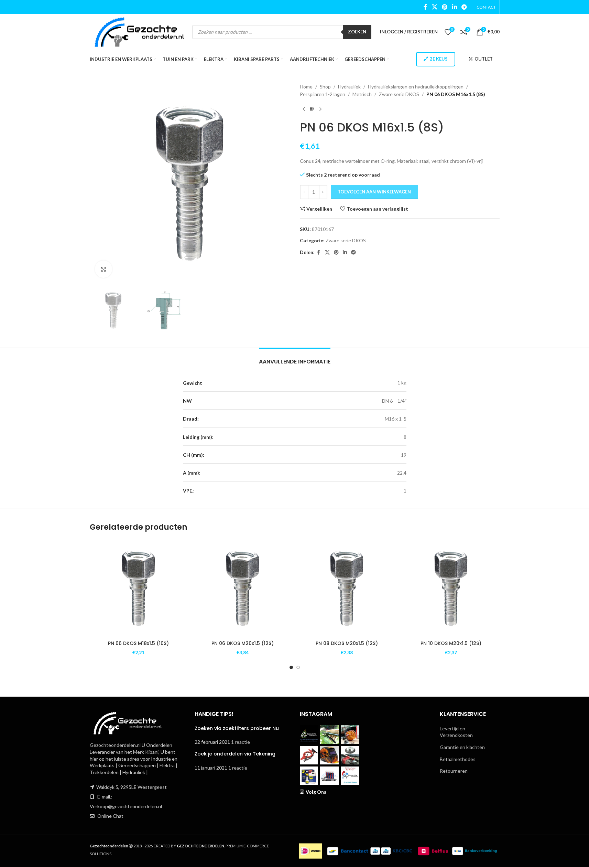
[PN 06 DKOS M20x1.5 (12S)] (242, 588)
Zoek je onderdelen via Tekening (235, 753)
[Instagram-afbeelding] (309, 734)
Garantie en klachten (462, 747)
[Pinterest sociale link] (445, 7)
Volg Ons (316, 792)
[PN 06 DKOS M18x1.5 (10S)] (138, 588)
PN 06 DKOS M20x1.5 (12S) (242, 643)
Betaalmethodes (458, 759)
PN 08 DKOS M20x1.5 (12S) (347, 643)
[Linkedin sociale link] (454, 7)
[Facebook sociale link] (425, 7)
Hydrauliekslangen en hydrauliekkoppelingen (415, 86)
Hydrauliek (349, 86)
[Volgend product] (320, 109)
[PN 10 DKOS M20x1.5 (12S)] (451, 588)
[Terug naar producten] (312, 109)
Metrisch (362, 94)
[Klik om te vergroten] (103, 269)
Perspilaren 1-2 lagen (322, 94)
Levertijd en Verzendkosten (456, 732)
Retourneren (454, 771)
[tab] (294, 358)
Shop (325, 86)
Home (306, 86)
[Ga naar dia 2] (298, 667)
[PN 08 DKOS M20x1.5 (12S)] (346, 588)
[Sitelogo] (139, 31)
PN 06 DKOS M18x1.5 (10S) (138, 643)
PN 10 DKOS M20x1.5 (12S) (451, 643)
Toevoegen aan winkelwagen (374, 191)
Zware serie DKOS (399, 94)
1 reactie (240, 742)
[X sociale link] (434, 7)
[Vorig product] (304, 109)
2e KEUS (439, 59)
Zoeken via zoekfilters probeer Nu (237, 728)
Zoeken (357, 31)
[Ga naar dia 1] (291, 667)
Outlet (484, 59)
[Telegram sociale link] (464, 7)
